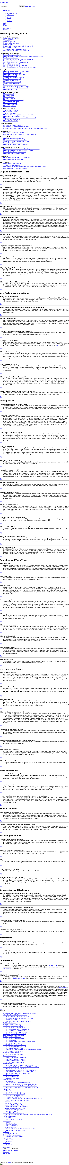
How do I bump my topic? (10, 89)
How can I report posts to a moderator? (14, 85)
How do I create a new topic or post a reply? (16, 71)
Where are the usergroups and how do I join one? (18, 115)
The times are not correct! (10, 58)
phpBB (58, 345)
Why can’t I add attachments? (12, 82)
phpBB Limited (53, 965)
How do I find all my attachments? (13, 159)
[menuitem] (12, 13)
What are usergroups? (10, 113)
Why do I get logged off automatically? (14, 49)
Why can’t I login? (8, 44)
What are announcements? (11, 101)
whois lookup (63, 987)
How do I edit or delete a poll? (12, 79)
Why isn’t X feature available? (12, 165)
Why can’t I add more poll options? (13, 77)
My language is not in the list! (12, 61)
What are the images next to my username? (16, 62)
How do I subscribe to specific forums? (14, 152)
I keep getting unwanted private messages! (16, 126)
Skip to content (4, 2)
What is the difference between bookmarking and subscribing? (21, 149)
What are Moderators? (10, 112)
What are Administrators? (10, 110)
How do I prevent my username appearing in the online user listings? (23, 56)
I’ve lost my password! (9, 47)
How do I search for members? (12, 143)
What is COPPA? (8, 40)
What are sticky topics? (10, 103)
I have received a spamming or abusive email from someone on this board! (25, 128)
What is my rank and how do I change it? (15, 65)
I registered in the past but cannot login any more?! (18, 46)
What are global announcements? (13, 100)
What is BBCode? (8, 94)
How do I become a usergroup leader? (14, 116)
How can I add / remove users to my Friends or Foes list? (20, 134)
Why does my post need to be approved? (15, 88)
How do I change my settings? (12, 55)
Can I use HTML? (8, 95)
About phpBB (7, 968)
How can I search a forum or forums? (14, 138)
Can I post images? (9, 98)
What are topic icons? (9, 106)
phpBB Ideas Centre (19, 978)
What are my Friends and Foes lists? (14, 132)
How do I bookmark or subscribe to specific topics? (18, 150)
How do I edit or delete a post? (12, 73)
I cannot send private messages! (13, 125)
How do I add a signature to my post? (14, 74)
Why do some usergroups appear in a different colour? (19, 118)
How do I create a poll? (10, 76)
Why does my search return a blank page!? (16, 141)
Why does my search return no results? (15, 140)
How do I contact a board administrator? (15, 168)
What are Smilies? (8, 97)
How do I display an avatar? (11, 64)
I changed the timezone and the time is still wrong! (18, 59)
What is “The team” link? (10, 121)
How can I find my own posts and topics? (15, 144)
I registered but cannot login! (11, 43)
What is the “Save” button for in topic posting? (16, 86)
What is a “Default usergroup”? (12, 119)
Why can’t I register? (9, 41)
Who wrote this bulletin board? (12, 163)
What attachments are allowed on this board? (16, 157)
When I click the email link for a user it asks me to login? (20, 67)
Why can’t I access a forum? (11, 80)
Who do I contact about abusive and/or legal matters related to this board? (25, 166)
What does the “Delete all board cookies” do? (16, 50)
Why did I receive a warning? (12, 83)
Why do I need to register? (11, 38)
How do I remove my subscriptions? (14, 153)
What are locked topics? (10, 104)
